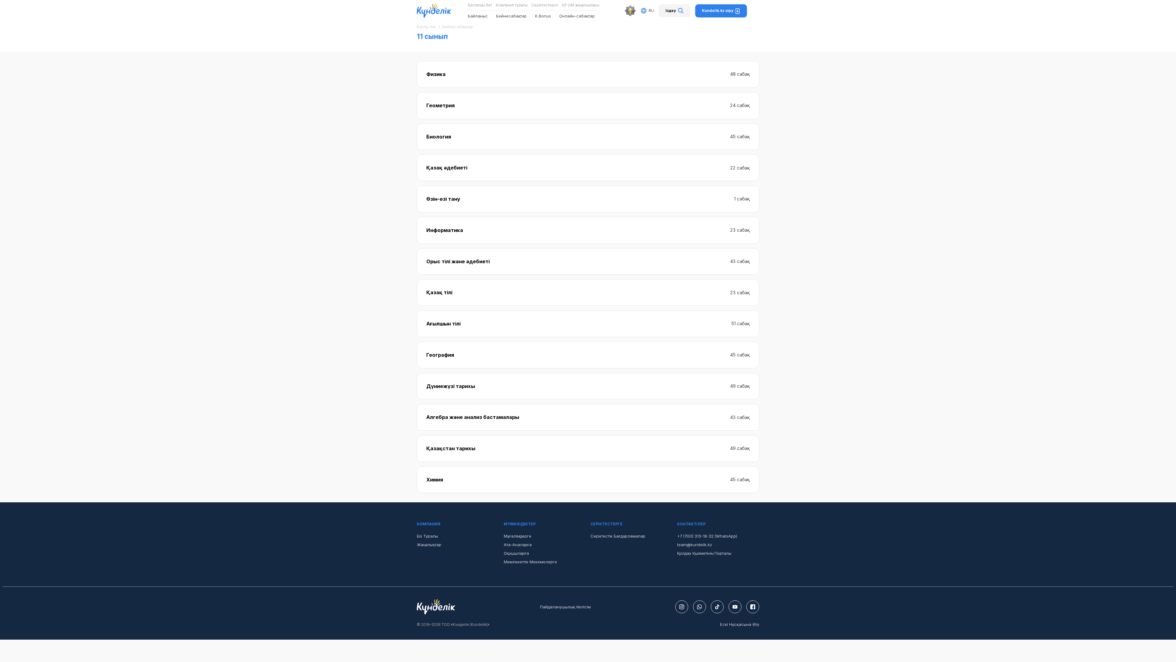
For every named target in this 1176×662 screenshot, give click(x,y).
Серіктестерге (544, 5)
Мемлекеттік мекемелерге (530, 561)
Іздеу (670, 10)
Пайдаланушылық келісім (565, 606)
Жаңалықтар (429, 544)
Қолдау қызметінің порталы (704, 553)
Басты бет (426, 26)
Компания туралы (512, 5)
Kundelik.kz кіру (718, 10)
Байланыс (478, 15)
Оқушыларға (516, 553)
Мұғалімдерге (517, 536)
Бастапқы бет (480, 5)
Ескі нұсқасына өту (739, 624)
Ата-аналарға (518, 544)
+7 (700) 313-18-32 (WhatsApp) (707, 536)
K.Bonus (543, 15)
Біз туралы (427, 536)
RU (651, 10)
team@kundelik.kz (694, 544)
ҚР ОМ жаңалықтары (580, 5)
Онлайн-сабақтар (577, 15)
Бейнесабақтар (511, 15)
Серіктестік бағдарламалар (617, 536)
